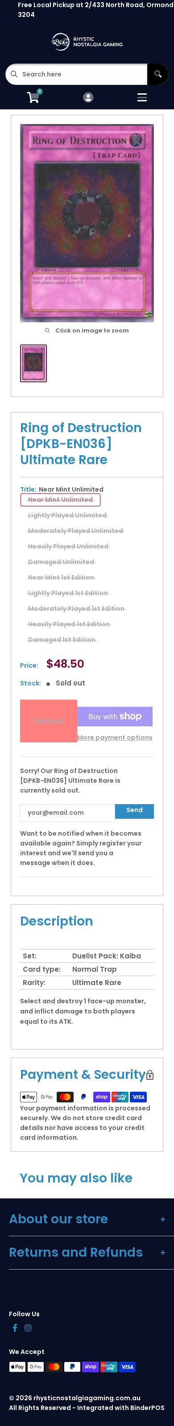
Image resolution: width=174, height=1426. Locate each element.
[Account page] (88, 98)
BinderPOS (147, 1407)
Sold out (48, 721)
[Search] (158, 74)
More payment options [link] (115, 737)
